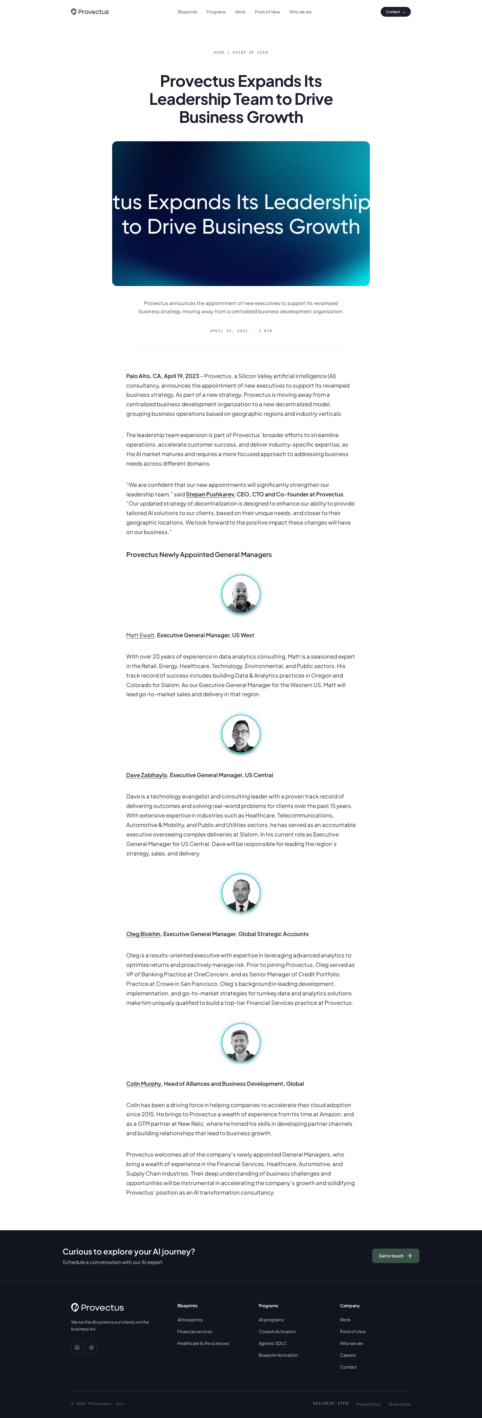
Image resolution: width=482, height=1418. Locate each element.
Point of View (267, 11)
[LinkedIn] (77, 1347)
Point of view (250, 52)
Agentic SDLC (273, 1343)
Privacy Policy (368, 1404)
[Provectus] (90, 12)
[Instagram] (91, 1347)
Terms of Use (400, 1404)
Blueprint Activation (278, 1355)
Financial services (194, 1331)
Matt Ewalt (140, 635)
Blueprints (188, 11)
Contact (396, 12)
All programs (271, 1319)
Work (240, 11)
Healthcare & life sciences (203, 1343)
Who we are (300, 11)
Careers (348, 1355)
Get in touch (391, 1255)
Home (219, 52)
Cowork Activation (277, 1331)
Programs (216, 11)
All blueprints (190, 1319)
